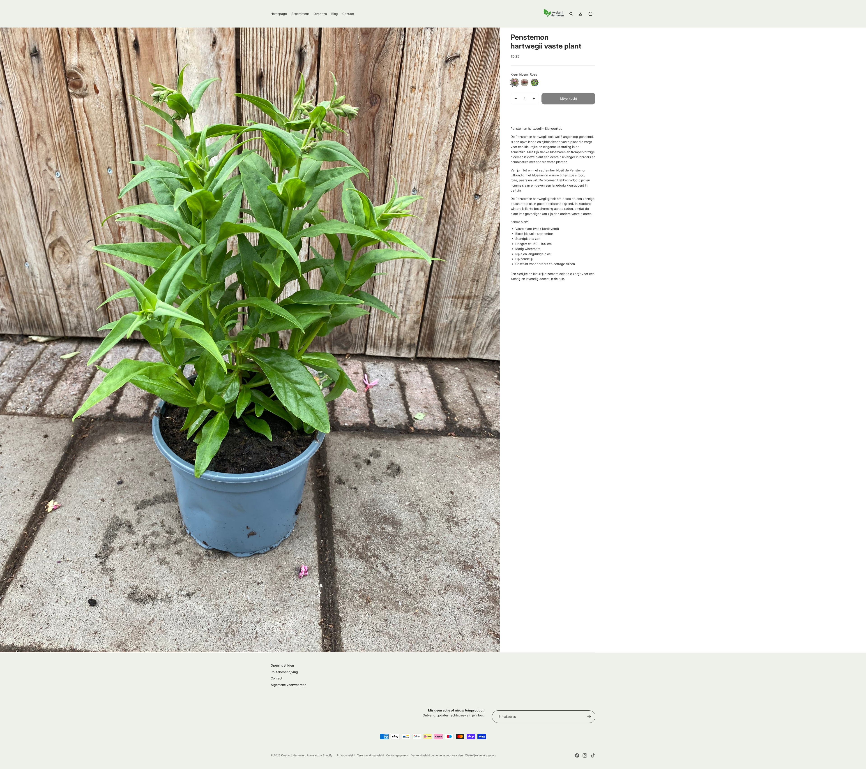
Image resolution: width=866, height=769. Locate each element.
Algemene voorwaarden (288, 685)
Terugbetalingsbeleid (370, 755)
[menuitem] (279, 14)
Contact (276, 678)
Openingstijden (282, 665)
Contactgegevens (397, 755)
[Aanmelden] (589, 716)
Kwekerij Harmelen (293, 755)
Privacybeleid (346, 755)
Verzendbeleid (420, 755)
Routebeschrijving (284, 672)
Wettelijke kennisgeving (480, 755)
